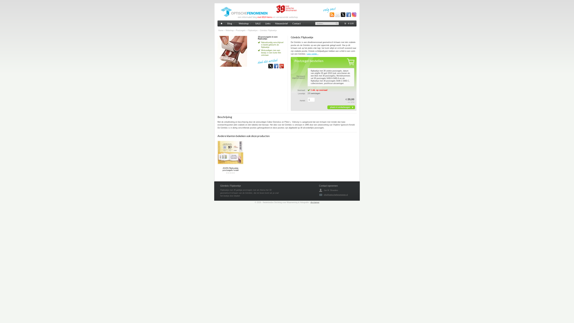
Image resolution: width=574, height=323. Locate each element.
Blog (229, 23)
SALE (258, 23)
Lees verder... (313, 54)
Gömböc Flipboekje (268, 30)
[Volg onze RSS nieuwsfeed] (332, 14)
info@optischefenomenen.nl (336, 195)
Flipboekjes (253, 30)
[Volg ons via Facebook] (348, 14)
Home (220, 30)
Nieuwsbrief (281, 23)
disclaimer (314, 202)
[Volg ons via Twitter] (343, 14)
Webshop (230, 30)
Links (268, 23)
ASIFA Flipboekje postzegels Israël (231, 169)
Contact (296, 23)
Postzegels (241, 30)
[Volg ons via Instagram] (354, 14)
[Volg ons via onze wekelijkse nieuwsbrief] (337, 14)
